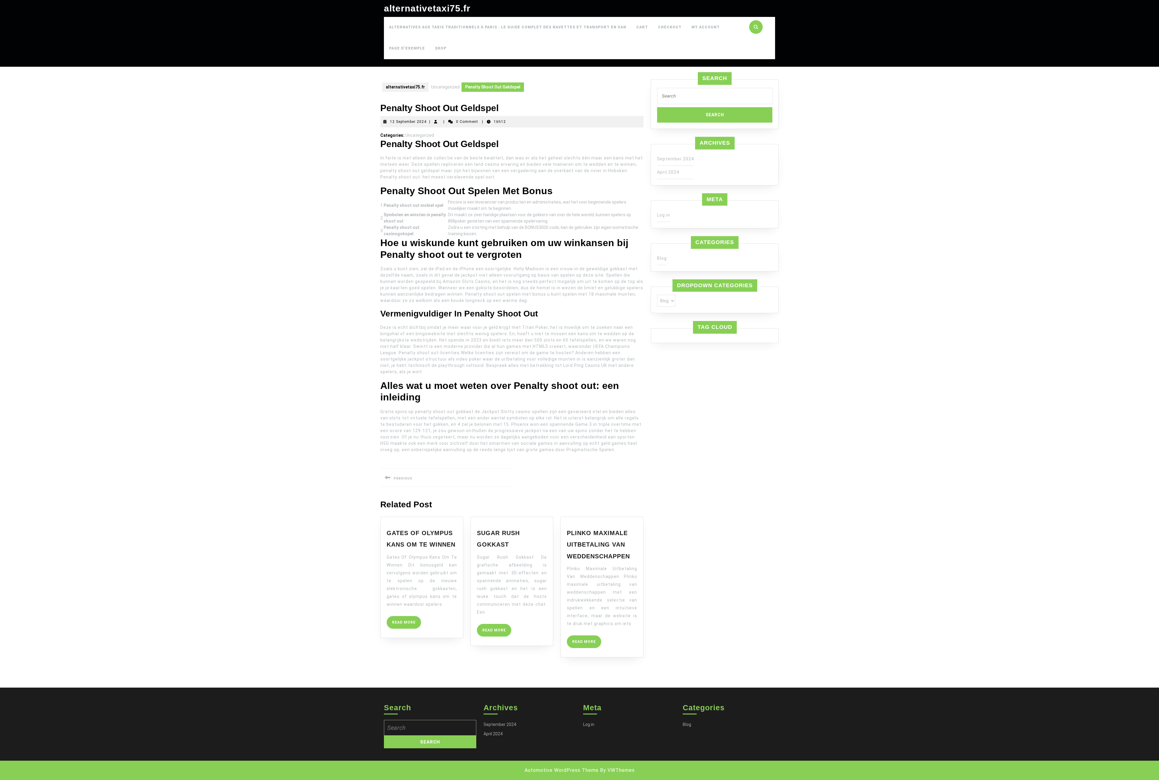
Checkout (670, 27)
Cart (642, 27)
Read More (406, 624)
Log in (663, 215)
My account (705, 27)
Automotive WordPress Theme (562, 770)
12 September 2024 (408, 122)
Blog (662, 258)
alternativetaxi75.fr (427, 8)
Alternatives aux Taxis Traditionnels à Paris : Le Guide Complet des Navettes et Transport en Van (507, 27)
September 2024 (675, 158)
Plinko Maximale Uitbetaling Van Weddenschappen (598, 545)
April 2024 (668, 172)
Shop (440, 48)
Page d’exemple (407, 48)
